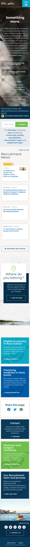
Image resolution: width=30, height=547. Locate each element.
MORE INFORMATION (12, 392)
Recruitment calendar (16, 89)
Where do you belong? (16, 87)
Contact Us (15, 533)
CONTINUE (16, 436)
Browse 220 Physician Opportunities (16, 63)
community (11, 135)
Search (22, 124)
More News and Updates (16, 249)
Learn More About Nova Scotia (16, 72)
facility (21, 135)
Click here (21, 99)
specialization (14, 138)
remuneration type (13, 140)
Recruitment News (16, 85)
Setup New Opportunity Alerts (17, 116)
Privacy (21, 543)
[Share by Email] (21, 410)
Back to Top (24, 150)
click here (11, 130)
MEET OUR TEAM (11, 494)
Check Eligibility (11, 359)
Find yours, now (15, 55)
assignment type (15, 143)
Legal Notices (11, 543)
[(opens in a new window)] (8, 410)
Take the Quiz (17, 298)
